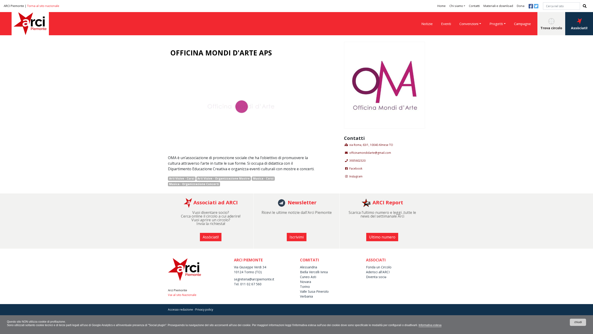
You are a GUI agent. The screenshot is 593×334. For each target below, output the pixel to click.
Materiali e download (498, 6)
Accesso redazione (180, 310)
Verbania (306, 296)
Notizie (427, 23)
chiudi (578, 322)
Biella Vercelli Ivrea (314, 272)
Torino (305, 286)
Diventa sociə (376, 277)
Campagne (522, 23)
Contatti (474, 6)
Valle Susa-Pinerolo (314, 291)
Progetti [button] (496, 23)
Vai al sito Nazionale (182, 295)
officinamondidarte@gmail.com (370, 153)
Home (441, 6)
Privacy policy (204, 310)
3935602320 (357, 161)
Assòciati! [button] (579, 28)
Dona (520, 6)
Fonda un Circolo (378, 267)
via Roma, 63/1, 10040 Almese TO (371, 145)
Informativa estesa (430, 325)
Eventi (446, 23)
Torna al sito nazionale (43, 6)
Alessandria (308, 267)
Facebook (355, 168)
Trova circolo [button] (551, 28)
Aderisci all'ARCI (378, 272)
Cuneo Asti (308, 277)
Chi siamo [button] (456, 6)
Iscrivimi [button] (297, 237)
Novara (305, 281)
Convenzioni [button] (468, 23)
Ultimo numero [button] (382, 237)
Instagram (356, 176)
